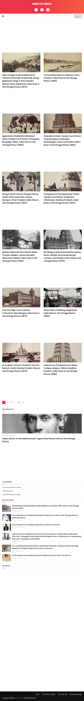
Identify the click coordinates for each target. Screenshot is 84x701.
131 (19, 402)
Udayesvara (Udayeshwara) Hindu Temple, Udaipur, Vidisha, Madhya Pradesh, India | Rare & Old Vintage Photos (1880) (60, 369)
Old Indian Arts (8, 491)
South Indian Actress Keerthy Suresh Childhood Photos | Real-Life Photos (41, 555)
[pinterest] (48, 9)
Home (38, 694)
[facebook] (36, 9)
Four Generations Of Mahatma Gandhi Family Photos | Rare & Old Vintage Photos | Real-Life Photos (45, 516)
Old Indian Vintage (48, 694)
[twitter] (42, 9)
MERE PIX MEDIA (42, 4)
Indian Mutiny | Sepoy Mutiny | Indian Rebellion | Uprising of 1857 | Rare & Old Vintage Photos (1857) (45, 507)
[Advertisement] (42, 34)
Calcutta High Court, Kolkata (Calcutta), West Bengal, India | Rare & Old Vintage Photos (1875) (21, 313)
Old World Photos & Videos (12, 494)
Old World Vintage (76, 694)
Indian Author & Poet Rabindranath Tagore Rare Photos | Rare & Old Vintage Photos (38, 440)
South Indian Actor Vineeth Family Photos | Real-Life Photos (36, 525)
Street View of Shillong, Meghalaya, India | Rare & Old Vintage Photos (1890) (60, 313)
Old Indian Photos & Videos (12, 487)
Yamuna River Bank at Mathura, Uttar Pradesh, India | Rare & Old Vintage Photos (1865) (62, 78)
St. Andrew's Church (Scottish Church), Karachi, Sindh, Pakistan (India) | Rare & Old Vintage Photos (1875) (21, 368)
